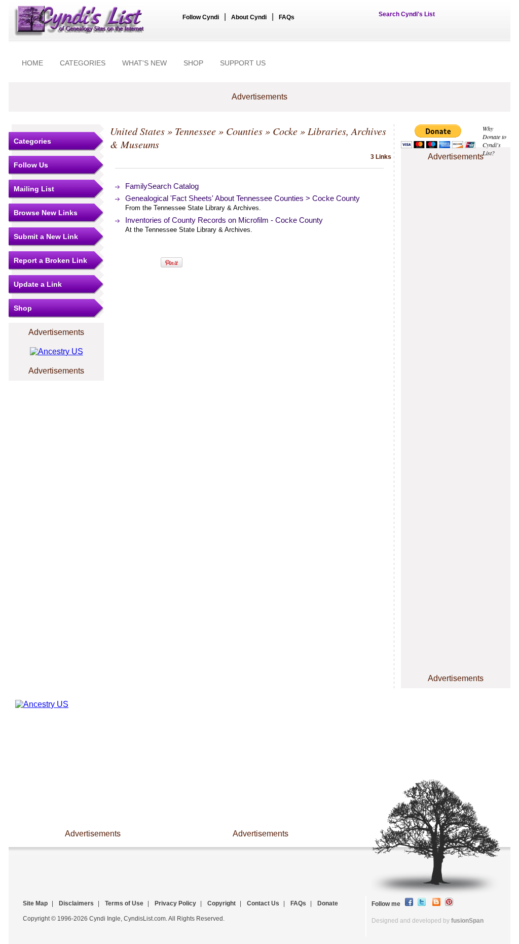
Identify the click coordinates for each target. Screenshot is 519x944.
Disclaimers (76, 903)
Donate (327, 903)
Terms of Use (124, 903)
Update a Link (38, 284)
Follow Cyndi (200, 17)
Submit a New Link (46, 236)
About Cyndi (249, 17)
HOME (32, 63)
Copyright (221, 903)
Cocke (285, 131)
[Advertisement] (455, 194)
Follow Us (31, 165)
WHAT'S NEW (144, 63)
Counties (244, 131)
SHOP (193, 63)
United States (137, 131)
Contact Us (263, 903)
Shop (23, 308)
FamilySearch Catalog (162, 186)
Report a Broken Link (50, 260)
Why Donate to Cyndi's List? (494, 140)
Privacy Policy (175, 903)
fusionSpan (467, 920)
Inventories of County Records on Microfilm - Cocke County (224, 220)
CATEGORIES (82, 63)
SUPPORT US (243, 63)
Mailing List (34, 189)
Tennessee (195, 131)
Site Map (35, 903)
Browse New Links (46, 213)
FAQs (286, 17)
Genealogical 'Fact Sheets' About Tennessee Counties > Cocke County (242, 198)
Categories (32, 141)
